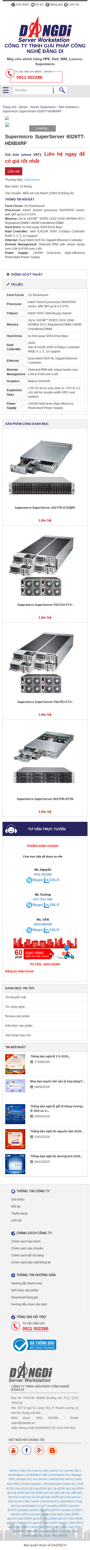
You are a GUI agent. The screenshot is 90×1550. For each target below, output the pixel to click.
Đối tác (16, 1206)
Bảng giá (56, 4)
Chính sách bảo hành (25, 1241)
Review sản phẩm (17, 1016)
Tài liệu (17, 284)
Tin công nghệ (15, 1007)
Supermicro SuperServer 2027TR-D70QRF (45, 508)
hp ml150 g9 (35, 1497)
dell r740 (14, 1527)
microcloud (49, 1501)
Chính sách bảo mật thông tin (31, 1262)
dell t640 (33, 1531)
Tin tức (39, 4)
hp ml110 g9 (16, 1497)
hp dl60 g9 (57, 1493)
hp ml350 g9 (55, 1497)
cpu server (40, 1479)
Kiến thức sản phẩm (18, 1026)
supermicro (66, 1501)
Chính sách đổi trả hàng (27, 1255)
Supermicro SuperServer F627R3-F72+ (45, 702)
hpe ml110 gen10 (30, 1523)
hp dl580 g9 (40, 1493)
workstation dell (36, 1475)
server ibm (72, 1470)
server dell (41, 1470)
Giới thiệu (22, 4)
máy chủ (26, 1470)
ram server (73, 1497)
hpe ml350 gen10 (56, 1523)
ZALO (54, 880)
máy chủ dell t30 (56, 1535)
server (13, 1470)
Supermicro (32, 179)
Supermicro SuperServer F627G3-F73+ (45, 605)
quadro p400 (39, 1514)
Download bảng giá (24, 1297)
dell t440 (19, 1531)
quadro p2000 (50, 1510)
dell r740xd (30, 1527)
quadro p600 (19, 1514)
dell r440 (60, 1527)
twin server (32, 1501)
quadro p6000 (58, 1506)
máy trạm (56, 1514)
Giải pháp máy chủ (18, 1035)
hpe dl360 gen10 (30, 1518)
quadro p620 (49, 1531)
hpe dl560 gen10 (55, 1518)
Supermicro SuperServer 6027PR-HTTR (45, 799)
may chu (70, 1484)
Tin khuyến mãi (15, 997)
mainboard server (61, 1479)
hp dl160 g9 (43, 1488)
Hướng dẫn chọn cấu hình (29, 1304)
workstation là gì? (34, 1506)
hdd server (15, 1501)
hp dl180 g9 (61, 1488)
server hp (56, 1470)
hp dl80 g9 (74, 1493)
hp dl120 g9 (24, 1488)
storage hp (23, 1479)
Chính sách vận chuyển (27, 1248)
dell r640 (76, 1523)
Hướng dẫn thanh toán (26, 1283)
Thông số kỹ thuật (26, 274)
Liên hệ (73, 4)
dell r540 (75, 1527)
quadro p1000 (71, 1510)
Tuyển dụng (19, 1213)
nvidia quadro (31, 1484)
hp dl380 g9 (21, 1493)
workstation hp (59, 1475)
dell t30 (66, 1531)
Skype (37, 880)
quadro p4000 (28, 1510)
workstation (16, 1475)
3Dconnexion (53, 1484)
